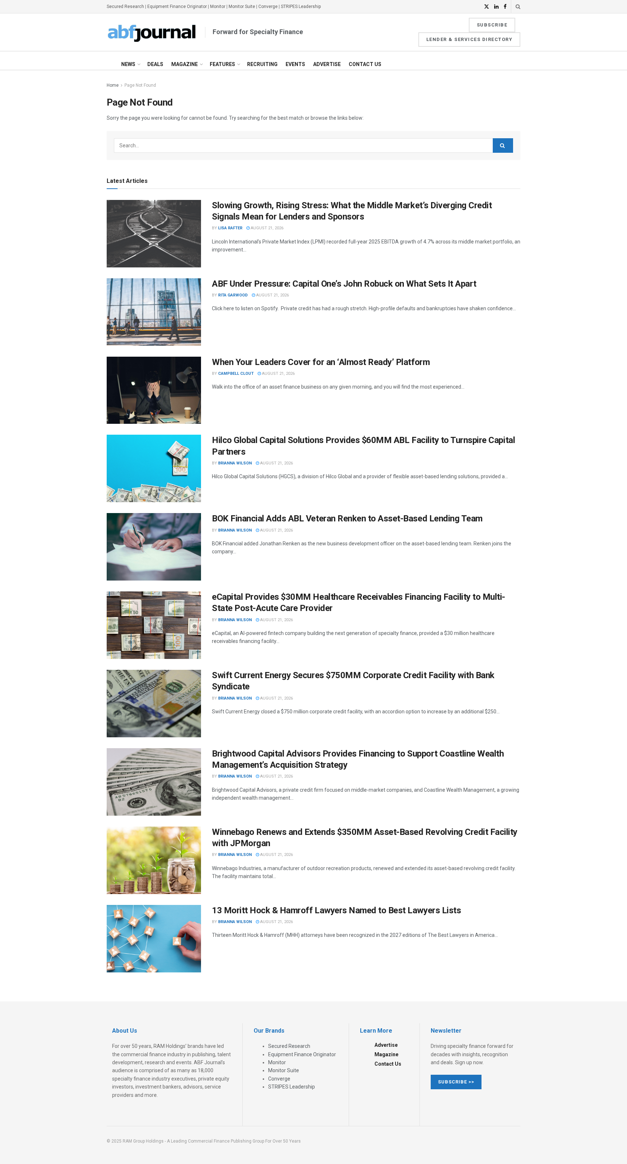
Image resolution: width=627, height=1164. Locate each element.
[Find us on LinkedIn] (496, 6)
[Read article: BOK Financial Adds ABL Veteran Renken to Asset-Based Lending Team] (154, 547)
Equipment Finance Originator (177, 6)
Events (295, 64)
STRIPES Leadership (301, 6)
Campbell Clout (236, 373)
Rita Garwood (233, 295)
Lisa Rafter (230, 228)
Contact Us (365, 64)
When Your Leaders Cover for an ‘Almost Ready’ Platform (321, 362)
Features (222, 64)
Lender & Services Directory (469, 39)
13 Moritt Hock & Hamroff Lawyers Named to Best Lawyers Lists (336, 910)
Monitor (217, 6)
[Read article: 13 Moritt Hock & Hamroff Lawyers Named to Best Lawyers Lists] (154, 938)
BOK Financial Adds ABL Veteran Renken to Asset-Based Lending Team (347, 518)
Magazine (184, 64)
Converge (268, 6)
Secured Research (125, 6)
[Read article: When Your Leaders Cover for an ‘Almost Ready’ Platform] (154, 390)
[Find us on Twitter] (486, 6)
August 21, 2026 (266, 228)
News (128, 64)
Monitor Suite (242, 6)
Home (113, 85)
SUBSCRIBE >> (456, 1082)
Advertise (327, 64)
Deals (155, 64)
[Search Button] (518, 6)
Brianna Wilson (235, 463)
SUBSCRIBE (492, 25)
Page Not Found (140, 85)
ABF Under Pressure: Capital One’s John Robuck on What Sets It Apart (344, 284)
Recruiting (262, 64)
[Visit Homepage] (152, 32)
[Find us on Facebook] (505, 6)
